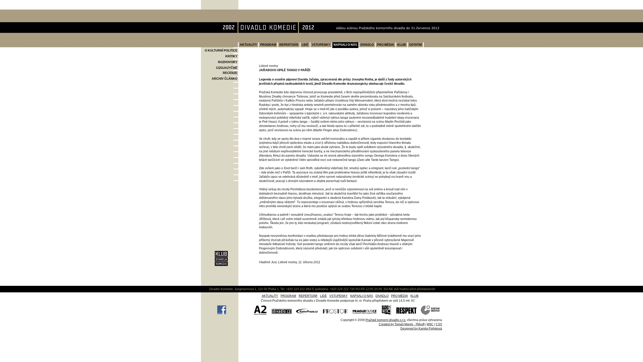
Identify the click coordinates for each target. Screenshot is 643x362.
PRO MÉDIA (385, 45)
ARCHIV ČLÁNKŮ (224, 78)
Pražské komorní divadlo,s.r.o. (385, 320)
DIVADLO (367, 45)
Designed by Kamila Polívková (421, 328)
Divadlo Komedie (217, 12)
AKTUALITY (248, 45)
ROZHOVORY (227, 62)
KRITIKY (231, 56)
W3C (430, 324)
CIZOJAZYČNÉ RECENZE (226, 70)
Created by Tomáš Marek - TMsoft (401, 324)
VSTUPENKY (321, 45)
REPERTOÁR (288, 45)
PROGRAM (268, 45)
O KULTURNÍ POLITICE (221, 50)
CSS (439, 324)
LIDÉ (305, 45)
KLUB (401, 45)
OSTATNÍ (415, 45)
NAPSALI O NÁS (345, 45)
